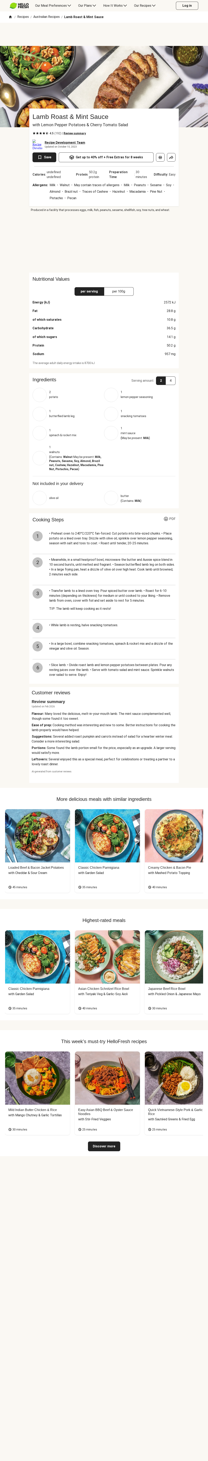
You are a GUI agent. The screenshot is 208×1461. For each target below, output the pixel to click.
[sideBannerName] (104, 242)
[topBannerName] (104, 34)
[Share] (171, 157)
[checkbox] (34, 133)
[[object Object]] (160, 157)
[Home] (10, 17)
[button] (104, 379)
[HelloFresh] (19, 6)
